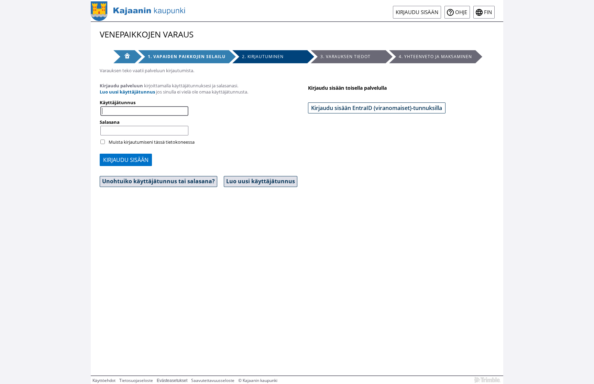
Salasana (110, 122)
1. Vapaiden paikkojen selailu (187, 56)
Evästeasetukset (172, 380)
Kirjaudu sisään (417, 12)
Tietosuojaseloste (136, 380)
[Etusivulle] (138, 10)
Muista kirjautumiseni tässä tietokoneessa (152, 142)
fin (488, 12)
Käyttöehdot (104, 380)
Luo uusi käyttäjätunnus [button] (260, 181)
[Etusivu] (124, 56)
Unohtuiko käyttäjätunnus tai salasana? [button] (158, 181)
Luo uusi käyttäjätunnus (127, 92)
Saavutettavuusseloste (212, 380)
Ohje (461, 12)
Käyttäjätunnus (117, 102)
